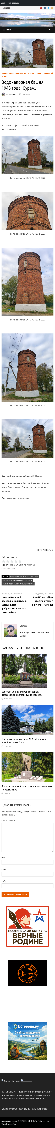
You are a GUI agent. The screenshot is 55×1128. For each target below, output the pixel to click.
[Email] (51, 7)
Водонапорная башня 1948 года (24, 577)
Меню (9, 29)
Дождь (15, 94)
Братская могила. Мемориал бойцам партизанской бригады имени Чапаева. (22, 693)
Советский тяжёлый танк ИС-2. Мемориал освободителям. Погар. (24, 741)
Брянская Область (17, 73)
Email (5, 869)
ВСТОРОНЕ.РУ (30, 1121)
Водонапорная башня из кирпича (17, 580)
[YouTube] (41, 7)
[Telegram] (48, 7)
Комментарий (9, 821)
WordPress (6, 1124)
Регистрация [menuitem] (13, 3)
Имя (4, 857)
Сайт (4, 881)
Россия (31, 73)
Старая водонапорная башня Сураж (18, 584)
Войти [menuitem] (3, 3)
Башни (5, 73)
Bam (15, 1124)
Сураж (38, 73)
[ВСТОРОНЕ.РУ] (27, 19)
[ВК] (45, 7)
